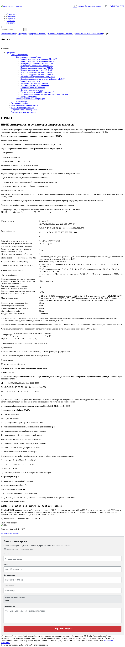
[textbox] (62, 599)
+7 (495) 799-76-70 (114, 5)
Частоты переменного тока (32, 90)
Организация (9, 575)
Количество (9, 586)
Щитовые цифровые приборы (60, 34)
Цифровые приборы (37, 34)
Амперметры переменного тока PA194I (37, 63)
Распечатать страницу (10, 533)
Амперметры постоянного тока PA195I (37, 66)
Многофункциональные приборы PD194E (38, 61)
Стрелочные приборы (20, 103)
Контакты (11, 23)
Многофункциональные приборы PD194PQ (39, 59)
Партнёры (11, 18)
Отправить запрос (63, 629)
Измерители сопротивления (22, 108)
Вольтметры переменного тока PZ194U (37, 68)
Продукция (11, 16)
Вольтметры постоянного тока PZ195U (37, 70)
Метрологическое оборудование (24, 110)
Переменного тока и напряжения (34, 83)
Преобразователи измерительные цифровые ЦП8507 (43, 79)
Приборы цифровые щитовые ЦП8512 (37, 74)
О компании (12, 14)
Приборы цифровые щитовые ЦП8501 (37, 72)
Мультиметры (21, 101)
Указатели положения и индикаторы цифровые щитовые (44, 94)
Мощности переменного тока (33, 88)
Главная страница (8, 34)
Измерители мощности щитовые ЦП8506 (38, 77)
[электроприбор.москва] (17, 6)
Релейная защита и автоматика (23, 112)
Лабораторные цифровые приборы (30, 99)
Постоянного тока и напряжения (89, 34)
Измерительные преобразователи (24, 105)
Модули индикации (29, 97)
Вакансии (11, 21)
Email (6, 564)
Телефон (8, 554)
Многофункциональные (31, 81)
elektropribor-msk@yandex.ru (87, 6)
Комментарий (9, 606)
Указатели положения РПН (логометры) (37, 92)
